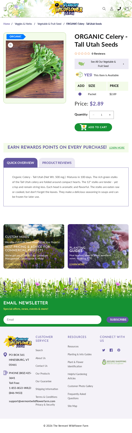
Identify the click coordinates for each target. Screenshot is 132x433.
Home (6, 23)
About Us (41, 358)
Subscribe (118, 319)
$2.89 (112, 94)
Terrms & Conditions (46, 396)
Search (39, 350)
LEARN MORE (12, 264)
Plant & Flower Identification (75, 364)
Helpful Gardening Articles (77, 376)
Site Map (72, 406)
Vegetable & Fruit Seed (49, 23)
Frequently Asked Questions (77, 396)
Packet (92, 94)
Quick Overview (20, 163)
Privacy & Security (45, 404)
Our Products (43, 373)
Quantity (81, 114)
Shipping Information (47, 389)
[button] (5, 9)
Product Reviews (57, 163)
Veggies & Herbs (23, 23)
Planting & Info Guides (80, 354)
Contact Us (41, 365)
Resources (73, 346)
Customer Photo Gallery (80, 386)
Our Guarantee (43, 381)
